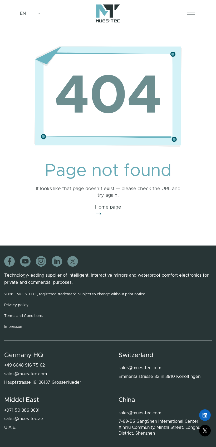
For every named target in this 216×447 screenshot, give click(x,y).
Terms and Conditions (23, 316)
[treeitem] (25, 13)
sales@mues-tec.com (25, 374)
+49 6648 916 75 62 (24, 365)
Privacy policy (16, 305)
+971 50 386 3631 (22, 410)
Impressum (13, 327)
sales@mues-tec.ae (23, 419)
